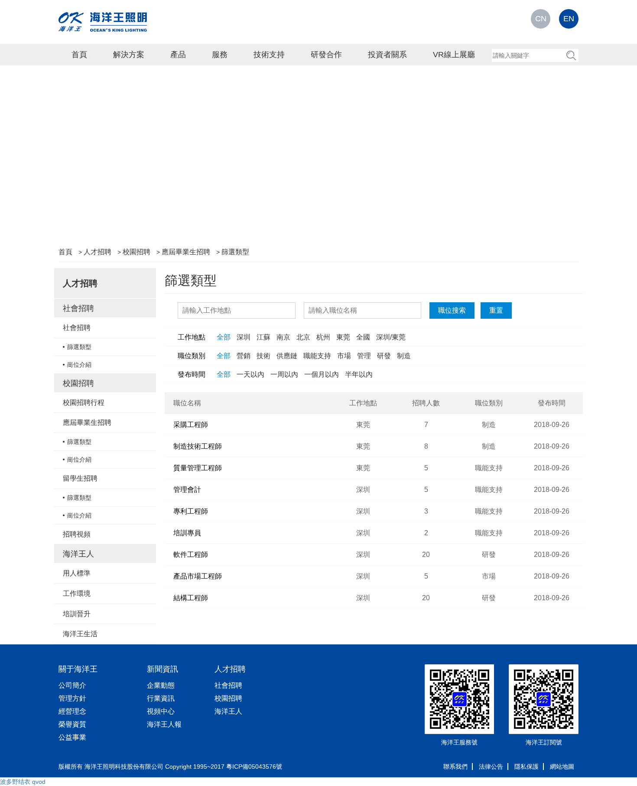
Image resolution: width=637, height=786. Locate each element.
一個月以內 (321, 374)
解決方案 (128, 54)
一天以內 (250, 374)
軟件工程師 (190, 554)
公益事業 (72, 737)
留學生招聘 (80, 478)
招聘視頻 (77, 534)
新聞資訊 (162, 669)
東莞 (343, 337)
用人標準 (77, 573)
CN (540, 18)
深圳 (243, 337)
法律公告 (491, 766)
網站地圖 (562, 766)
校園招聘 (136, 252)
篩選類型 (235, 252)
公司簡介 (72, 685)
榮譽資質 (72, 724)
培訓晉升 (77, 614)
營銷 (243, 355)
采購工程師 (190, 424)
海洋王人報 (164, 724)
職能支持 (317, 355)
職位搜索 (452, 310)
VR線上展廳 (454, 54)
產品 (178, 54)
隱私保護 (526, 766)
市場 (344, 355)
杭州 (323, 337)
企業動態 (161, 685)
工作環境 (77, 593)
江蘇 (263, 337)
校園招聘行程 (83, 402)
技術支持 (269, 54)
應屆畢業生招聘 (186, 252)
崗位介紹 (79, 364)
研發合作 (326, 54)
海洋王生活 (80, 633)
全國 (363, 337)
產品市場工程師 (197, 576)
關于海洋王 (78, 669)
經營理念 (72, 711)
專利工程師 (190, 511)
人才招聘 (97, 252)
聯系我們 (455, 766)
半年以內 (359, 374)
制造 (404, 355)
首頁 (79, 54)
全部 (224, 337)
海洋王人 (78, 554)
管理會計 (187, 489)
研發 (384, 355)
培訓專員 (187, 533)
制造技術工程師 (197, 446)
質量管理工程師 (197, 468)
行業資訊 (161, 698)
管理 (364, 355)
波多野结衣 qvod (23, 781)
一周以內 (284, 374)
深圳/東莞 (391, 337)
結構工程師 (190, 598)
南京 (283, 337)
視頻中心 (161, 711)
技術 (263, 355)
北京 (303, 337)
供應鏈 (286, 355)
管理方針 (72, 698)
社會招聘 (78, 308)
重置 (496, 310)
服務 (220, 54)
